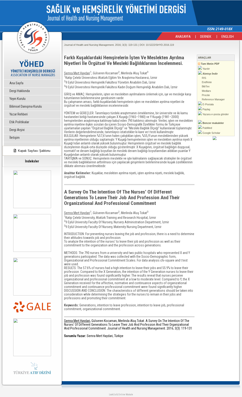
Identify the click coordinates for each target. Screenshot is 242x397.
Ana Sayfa (16, 83)
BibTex (205, 86)
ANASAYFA (183, 36)
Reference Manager (213, 99)
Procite (205, 95)
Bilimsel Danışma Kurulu (25, 106)
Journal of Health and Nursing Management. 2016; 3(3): (96, 44)
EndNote (206, 82)
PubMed (207, 128)
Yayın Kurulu (17, 99)
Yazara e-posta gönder (215, 114)
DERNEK (206, 36)
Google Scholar (211, 132)
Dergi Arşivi (17, 130)
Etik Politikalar (19, 122)
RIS (203, 77)
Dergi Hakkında (19, 91)
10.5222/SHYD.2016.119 (160, 44)
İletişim (14, 137)
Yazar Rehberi (18, 114)
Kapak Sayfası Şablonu (33, 150)
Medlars (206, 90)
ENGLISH (227, 36)
